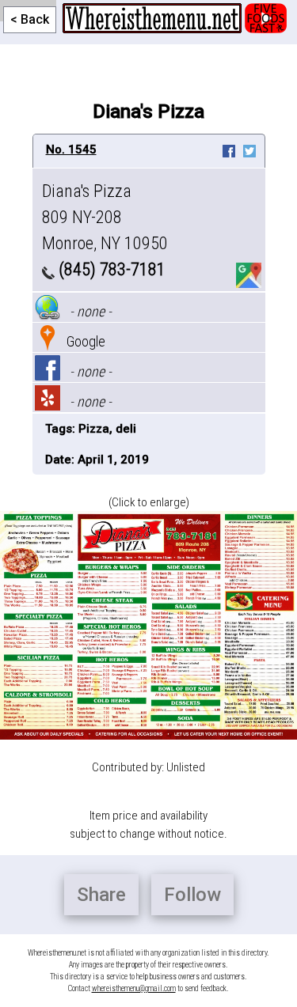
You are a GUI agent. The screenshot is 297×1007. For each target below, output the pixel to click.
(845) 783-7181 (110, 269)
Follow (192, 895)
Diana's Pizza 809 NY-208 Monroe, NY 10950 (105, 217)
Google (82, 341)
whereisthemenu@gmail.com (134, 988)
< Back (29, 19)
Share (101, 895)
